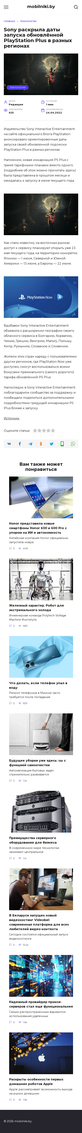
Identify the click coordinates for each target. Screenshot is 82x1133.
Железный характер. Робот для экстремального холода (36, 608)
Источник (11, 418)
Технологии (18, 87)
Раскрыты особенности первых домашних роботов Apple (36, 1082)
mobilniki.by (41, 6)
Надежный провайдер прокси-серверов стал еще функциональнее (41, 1004)
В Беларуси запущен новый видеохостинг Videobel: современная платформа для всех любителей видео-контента (39, 922)
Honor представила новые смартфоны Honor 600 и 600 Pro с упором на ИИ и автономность (38, 528)
